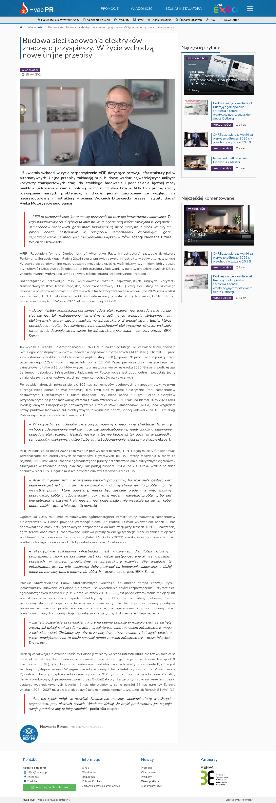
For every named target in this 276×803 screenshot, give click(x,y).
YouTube (32, 781)
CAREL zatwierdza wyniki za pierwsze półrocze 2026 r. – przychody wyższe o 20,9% (233, 138)
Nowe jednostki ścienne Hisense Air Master (230, 160)
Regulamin (88, 777)
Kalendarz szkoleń (98, 20)
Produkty (123, 20)
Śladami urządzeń (190, 20)
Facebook (33, 777)
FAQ (212, 20)
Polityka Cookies (92, 781)
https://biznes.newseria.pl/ (87, 727)
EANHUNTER (245, 799)
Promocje (110, 8)
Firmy (139, 20)
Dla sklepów (89, 772)
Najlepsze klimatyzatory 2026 (59, 20)
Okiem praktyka (161, 20)
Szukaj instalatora (184, 8)
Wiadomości (142, 8)
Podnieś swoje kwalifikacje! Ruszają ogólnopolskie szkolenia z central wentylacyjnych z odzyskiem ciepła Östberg (232, 111)
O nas (85, 768)
